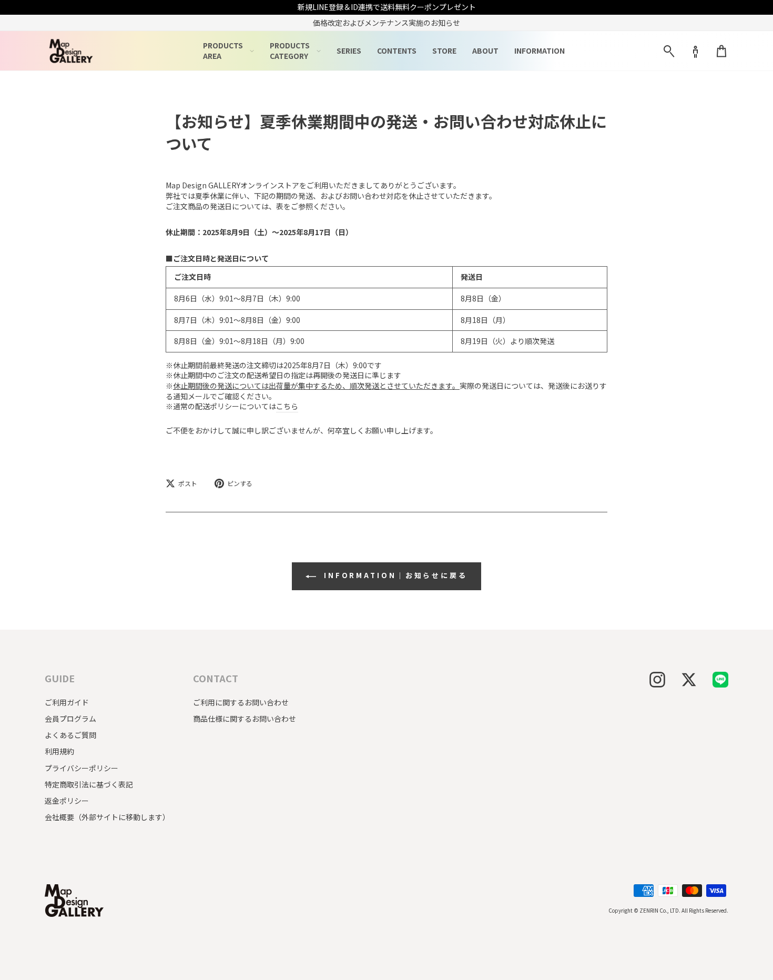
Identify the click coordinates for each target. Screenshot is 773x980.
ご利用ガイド (67, 702)
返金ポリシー (67, 800)
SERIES (349, 50)
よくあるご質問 (70, 735)
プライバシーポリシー (81, 768)
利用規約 (59, 751)
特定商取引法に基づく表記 (89, 784)
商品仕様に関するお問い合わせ (244, 718)
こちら (287, 406)
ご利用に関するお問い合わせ (241, 702)
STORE (444, 50)
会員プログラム (70, 718)
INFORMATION (539, 50)
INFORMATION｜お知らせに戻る (393, 575)
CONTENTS (396, 50)
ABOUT (485, 50)
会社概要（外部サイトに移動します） (107, 817)
